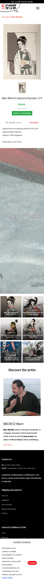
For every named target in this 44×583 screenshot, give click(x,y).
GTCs (4, 533)
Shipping (5, 500)
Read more (7, 444)
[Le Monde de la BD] (10, 7)
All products (12, 17)
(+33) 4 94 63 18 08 (24, 1)
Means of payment (9, 509)
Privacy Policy (7, 578)
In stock (5, 495)
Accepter (32, 563)
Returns (5, 537)
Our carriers (7, 504)
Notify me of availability (22, 113)
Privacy (5, 513)
